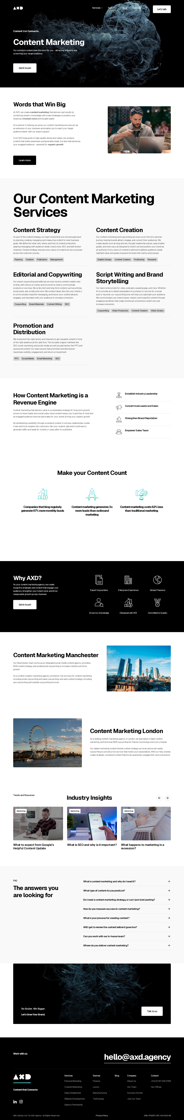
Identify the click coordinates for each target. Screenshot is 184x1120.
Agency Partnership (73, 1104)
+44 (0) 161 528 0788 (161, 1081)
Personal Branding (72, 1081)
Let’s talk (162, 9)
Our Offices (156, 1087)
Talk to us (152, 1011)
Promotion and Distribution (33, 328)
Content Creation (119, 230)
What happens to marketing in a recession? (142, 846)
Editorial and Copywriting (47, 274)
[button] (97, 8)
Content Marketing (73, 1087)
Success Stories (135, 1092)
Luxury (96, 1087)
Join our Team (134, 1098)
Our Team (131, 1087)
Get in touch (25, 68)
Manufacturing (100, 1092)
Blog (125, 7)
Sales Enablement (72, 1092)
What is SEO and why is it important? (92, 845)
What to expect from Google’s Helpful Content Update (33, 846)
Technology (98, 1098)
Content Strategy (36, 230)
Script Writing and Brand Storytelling (129, 277)
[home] (18, 7)
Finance (96, 1081)
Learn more (25, 160)
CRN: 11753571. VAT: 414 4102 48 (157, 1115)
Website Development (74, 1098)
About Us (131, 1081)
